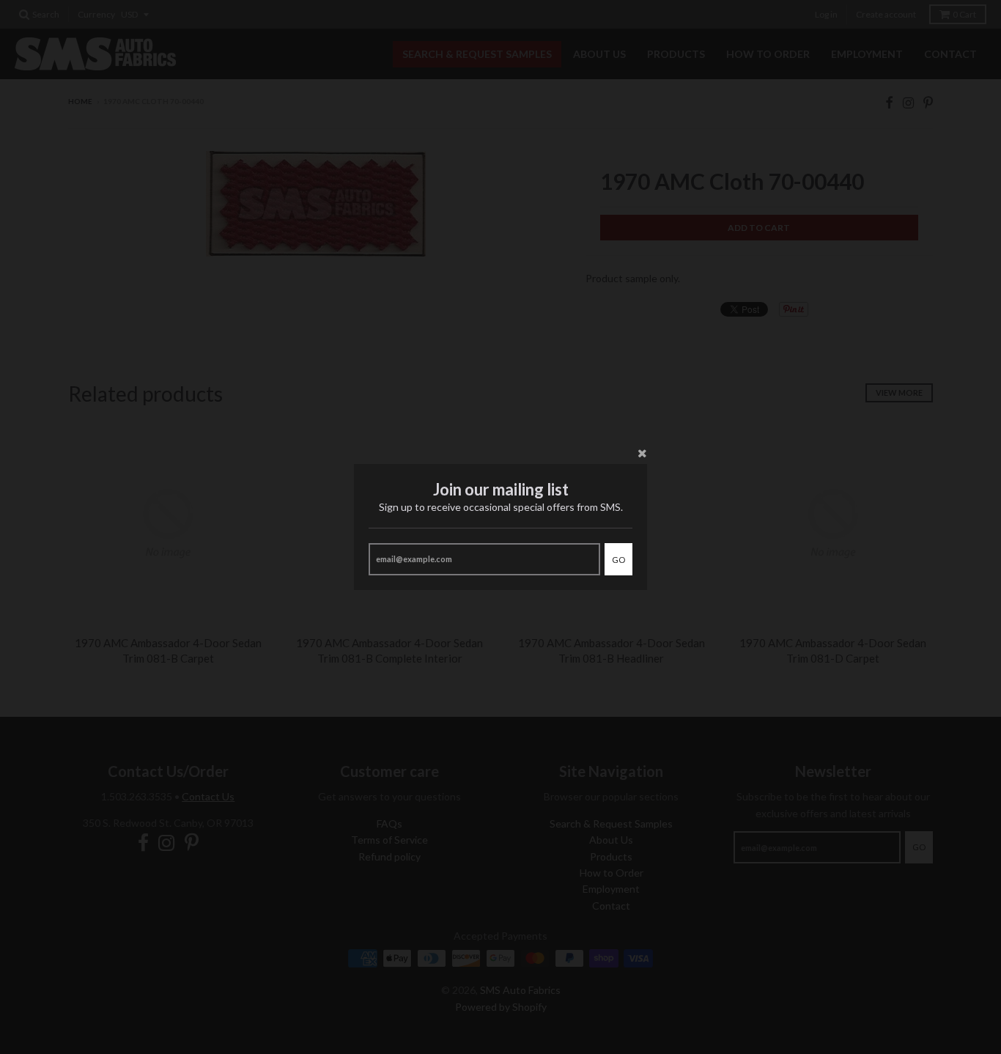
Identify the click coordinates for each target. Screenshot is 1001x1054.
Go (618, 559)
